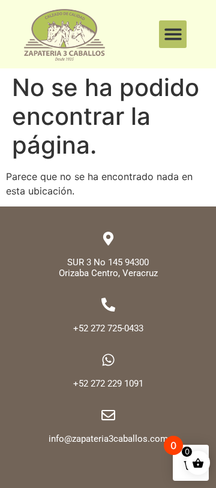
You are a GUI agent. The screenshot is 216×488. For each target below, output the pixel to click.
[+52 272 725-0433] (108, 305)
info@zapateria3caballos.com (108, 438)
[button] (173, 34)
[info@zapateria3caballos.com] (108, 415)
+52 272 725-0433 (108, 328)
